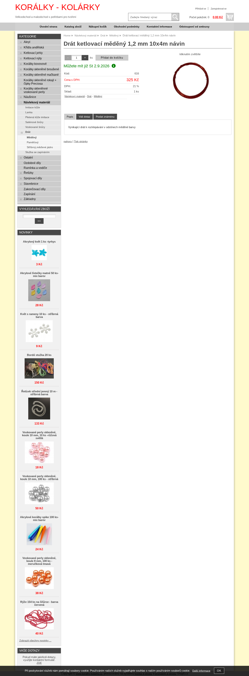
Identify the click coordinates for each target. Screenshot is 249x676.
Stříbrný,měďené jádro (40, 147)
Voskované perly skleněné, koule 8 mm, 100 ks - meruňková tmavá (39, 561)
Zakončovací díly (35, 189)
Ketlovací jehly (33, 52)
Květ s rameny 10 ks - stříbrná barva (39, 315)
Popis (70, 116)
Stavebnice (31, 183)
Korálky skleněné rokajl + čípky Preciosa (40, 81)
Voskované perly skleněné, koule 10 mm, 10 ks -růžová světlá (39, 435)
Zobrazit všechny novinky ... (35, 640)
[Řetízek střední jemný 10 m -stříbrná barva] (39, 409)
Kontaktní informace (159, 26)
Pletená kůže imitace (37, 117)
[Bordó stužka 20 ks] (39, 368)
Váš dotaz (84, 116)
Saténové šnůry (34, 122)
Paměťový (32, 142)
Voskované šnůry (35, 127)
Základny (30, 199)
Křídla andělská (34, 47)
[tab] (70, 117)
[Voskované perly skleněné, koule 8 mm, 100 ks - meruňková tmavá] (39, 578)
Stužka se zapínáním (37, 152)
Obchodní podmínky (126, 26)
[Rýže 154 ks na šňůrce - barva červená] (39, 619)
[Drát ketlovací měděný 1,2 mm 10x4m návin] (190, 82)
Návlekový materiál (75, 96)
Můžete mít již (86, 66)
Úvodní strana (48, 26)
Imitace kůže (32, 107)
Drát (89, 96)
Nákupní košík (98, 26)
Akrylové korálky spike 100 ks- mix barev (39, 519)
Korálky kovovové (35, 63)
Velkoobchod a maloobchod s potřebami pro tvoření (45, 16)
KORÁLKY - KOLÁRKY (57, 7)
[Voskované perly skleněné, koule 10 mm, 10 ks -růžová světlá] (39, 452)
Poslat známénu (105, 116)
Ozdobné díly (32, 162)
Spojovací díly (33, 178)
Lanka (28, 112)
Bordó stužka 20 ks (39, 355)
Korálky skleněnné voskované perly (36, 90)
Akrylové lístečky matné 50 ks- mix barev (39, 274)
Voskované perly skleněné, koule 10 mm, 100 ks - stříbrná (39, 478)
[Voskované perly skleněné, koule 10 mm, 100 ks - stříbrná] (39, 493)
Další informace (201, 670)
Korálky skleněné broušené (41, 69)
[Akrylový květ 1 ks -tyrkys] (39, 253)
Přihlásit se (200, 8)
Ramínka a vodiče (35, 167)
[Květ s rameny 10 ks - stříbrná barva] (39, 331)
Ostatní (28, 157)
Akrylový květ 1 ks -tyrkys (39, 241)
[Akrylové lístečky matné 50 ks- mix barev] (39, 290)
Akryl (27, 41)
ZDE (39, 663)
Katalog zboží (73, 26)
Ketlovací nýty (33, 58)
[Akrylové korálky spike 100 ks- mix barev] (39, 534)
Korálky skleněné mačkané (41, 74)
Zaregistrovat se (219, 8)
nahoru (68, 141)
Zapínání (29, 194)
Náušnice (30, 96)
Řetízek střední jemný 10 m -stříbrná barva (39, 393)
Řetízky (28, 172)
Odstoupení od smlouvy (194, 26)
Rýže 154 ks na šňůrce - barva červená (39, 603)
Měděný (98, 96)
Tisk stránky (81, 141)
